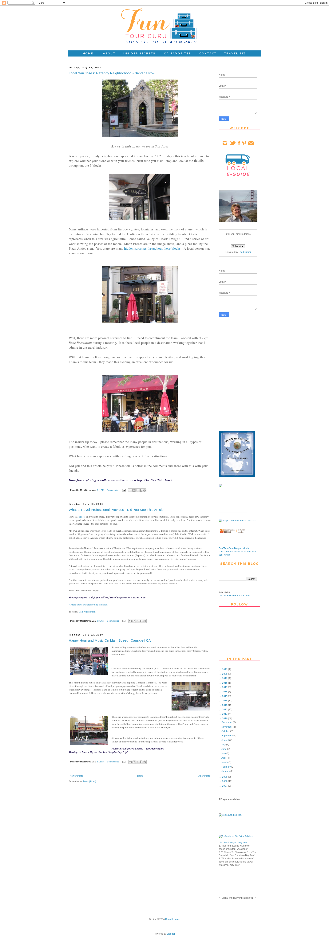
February (226, 766)
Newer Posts (76, 776)
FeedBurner (245, 252)
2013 (225, 705)
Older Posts (204, 776)
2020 (225, 674)
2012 (225, 709)
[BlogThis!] (134, 490)
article (82, 516)
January (225, 771)
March (224, 762)
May (223, 753)
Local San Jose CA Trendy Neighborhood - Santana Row (112, 73)
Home (140, 776)
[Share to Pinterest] (144, 490)
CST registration (87, 611)
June (224, 749)
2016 (225, 691)
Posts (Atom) (89, 781)
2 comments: (113, 490)
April (224, 758)
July (223, 744)
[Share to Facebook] (141, 490)
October (225, 731)
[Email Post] (123, 490)
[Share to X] (137, 490)
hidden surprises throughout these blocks (152, 248)
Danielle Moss (172, 919)
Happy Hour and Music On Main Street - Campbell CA (110, 640)
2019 (225, 678)
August (225, 740)
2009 (225, 777)
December (227, 722)
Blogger (171, 934)
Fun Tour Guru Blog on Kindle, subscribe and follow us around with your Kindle (237, 551)
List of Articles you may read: (233, 842)
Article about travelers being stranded (88, 604)
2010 (225, 718)
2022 (225, 669)
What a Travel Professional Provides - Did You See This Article (116, 510)
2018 (225, 683)
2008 (225, 781)
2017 (225, 687)
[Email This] (130, 490)
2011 (225, 714)
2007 (225, 786)
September (227, 735)
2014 (225, 700)
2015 (225, 696)
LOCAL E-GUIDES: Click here (234, 595)
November (227, 727)
